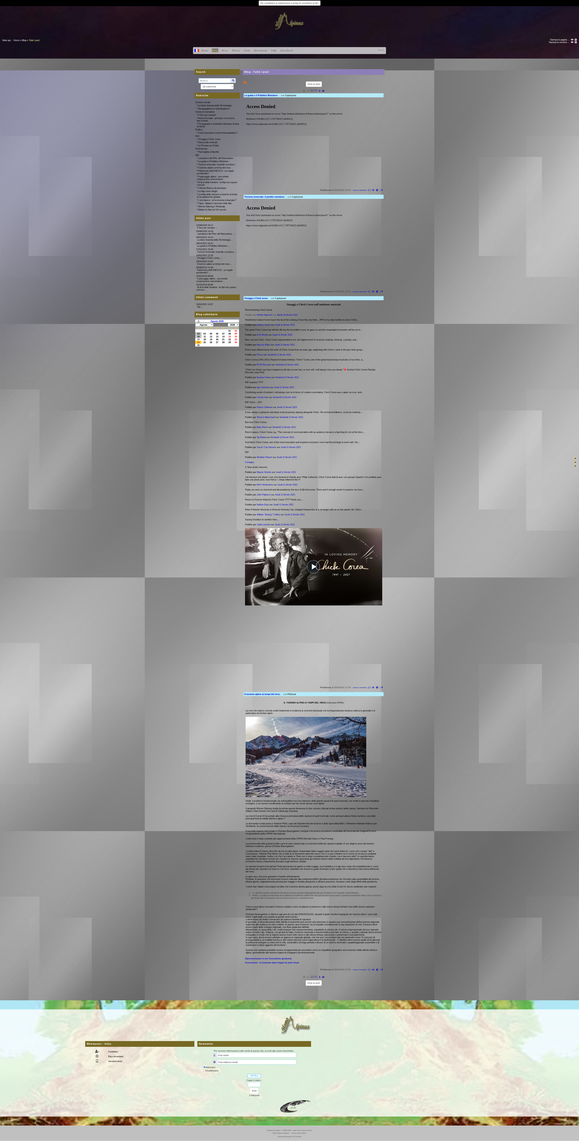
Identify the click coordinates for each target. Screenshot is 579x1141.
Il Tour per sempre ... (207, 227)
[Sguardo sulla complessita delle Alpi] (289, 21)
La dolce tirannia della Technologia (214, 105)
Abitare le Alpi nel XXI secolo (212, 209)
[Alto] (575, 458)
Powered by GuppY (274, 1130)
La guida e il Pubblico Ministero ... (213, 246)
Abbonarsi (210, 1067)
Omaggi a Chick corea (209, 139)
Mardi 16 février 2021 (287, 315)
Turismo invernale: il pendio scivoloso (216, 164)
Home (16, 40)
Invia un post (314, 84)
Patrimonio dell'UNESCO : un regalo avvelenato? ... (214, 271)
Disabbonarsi (211, 1070)
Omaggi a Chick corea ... (209, 258)
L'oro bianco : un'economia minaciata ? (217, 200)
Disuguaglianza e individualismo (213, 108)
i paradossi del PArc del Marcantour (215, 158)
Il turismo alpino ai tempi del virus (214, 167)
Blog (24, 40)
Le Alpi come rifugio (207, 191)
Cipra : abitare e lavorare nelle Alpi (214, 203)
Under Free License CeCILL (303, 1130)
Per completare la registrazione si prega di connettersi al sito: (289, 3)
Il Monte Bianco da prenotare (212, 188)
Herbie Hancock (265, 315)
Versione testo (115, 1061)
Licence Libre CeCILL (298, 1133)
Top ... (200, 307)
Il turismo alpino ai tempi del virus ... (214, 264)
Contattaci (113, 1051)
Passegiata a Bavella (208, 151)
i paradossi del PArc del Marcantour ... (215, 233)
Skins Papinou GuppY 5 (281, 1133)
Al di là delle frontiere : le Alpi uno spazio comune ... (216, 288)
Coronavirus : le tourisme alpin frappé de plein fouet (272, 962)
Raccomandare (115, 1056)
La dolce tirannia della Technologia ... (215, 239)
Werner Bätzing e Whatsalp (211, 206)
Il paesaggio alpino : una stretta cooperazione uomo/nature (212, 177)
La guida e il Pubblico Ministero (213, 161)
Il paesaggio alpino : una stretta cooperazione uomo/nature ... (211, 279)
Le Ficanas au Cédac (208, 145)
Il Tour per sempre (207, 115)
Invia (254, 1090)
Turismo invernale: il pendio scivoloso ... (216, 252)
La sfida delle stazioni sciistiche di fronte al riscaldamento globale (217, 195)
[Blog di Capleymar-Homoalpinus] (295, 1106)
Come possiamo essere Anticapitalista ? (218, 132)
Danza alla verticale (207, 142)
